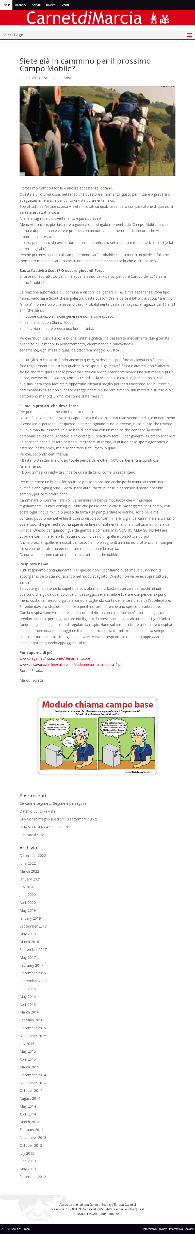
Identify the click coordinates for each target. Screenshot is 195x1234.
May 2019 (28, 910)
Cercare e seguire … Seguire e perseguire (53, 803)
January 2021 (30, 879)
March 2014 (29, 1121)
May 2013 (28, 1168)
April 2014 (28, 1114)
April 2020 (28, 902)
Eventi (64, 5)
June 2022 (28, 863)
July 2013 (27, 1153)
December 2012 (33, 1176)
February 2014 (31, 1129)
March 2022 (29, 871)
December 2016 (33, 973)
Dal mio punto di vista (38, 811)
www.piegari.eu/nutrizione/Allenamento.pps (55, 658)
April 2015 (28, 1059)
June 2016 (28, 988)
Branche (21, 5)
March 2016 (29, 1012)
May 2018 (28, 933)
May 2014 (28, 1106)
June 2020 (28, 894)
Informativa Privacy (155, 1228)
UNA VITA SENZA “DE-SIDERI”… (46, 827)
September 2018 (33, 926)
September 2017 (33, 949)
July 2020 (27, 887)
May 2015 (28, 1051)
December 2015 (33, 1027)
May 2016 (28, 996)
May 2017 (28, 957)
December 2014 (33, 1075)
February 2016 (31, 1020)
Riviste (50, 5)
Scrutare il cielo (32, 834)
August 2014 (30, 1098)
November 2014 (33, 1082)
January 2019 (30, 918)
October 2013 (31, 1145)
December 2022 (33, 855)
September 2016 (33, 980)
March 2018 (29, 941)
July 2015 (27, 1043)
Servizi (36, 5)
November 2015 (33, 1035)
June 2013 (28, 1160)
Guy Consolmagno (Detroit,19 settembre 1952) (58, 819)
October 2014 (31, 1090)
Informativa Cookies (181, 1228)
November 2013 (33, 1137)
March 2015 (29, 1067)
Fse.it (6, 5)
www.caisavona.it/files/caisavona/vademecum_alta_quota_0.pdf (72, 664)
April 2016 (28, 1004)
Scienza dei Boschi (59, 77)
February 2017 (31, 965)
